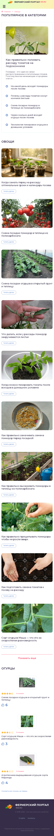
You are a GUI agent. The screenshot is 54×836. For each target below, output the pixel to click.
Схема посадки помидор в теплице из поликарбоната (25, 106)
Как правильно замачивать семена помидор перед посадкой (22, 436)
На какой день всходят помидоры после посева (29, 87)
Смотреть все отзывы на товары (14, 791)
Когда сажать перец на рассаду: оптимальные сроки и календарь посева (26, 184)
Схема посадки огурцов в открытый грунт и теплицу (26, 285)
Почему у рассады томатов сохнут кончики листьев (29, 97)
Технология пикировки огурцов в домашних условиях (29, 125)
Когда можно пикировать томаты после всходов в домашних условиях (25, 386)
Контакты (31, 818)
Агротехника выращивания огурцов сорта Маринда (24, 776)
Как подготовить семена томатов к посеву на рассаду (22, 588)
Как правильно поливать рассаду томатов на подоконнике (23, 63)
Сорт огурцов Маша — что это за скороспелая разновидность (21, 639)
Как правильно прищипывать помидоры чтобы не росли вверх (26, 538)
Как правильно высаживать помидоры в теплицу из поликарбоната (26, 487)
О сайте (22, 818)
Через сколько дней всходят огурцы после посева (26, 116)
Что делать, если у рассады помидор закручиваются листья (24, 335)
